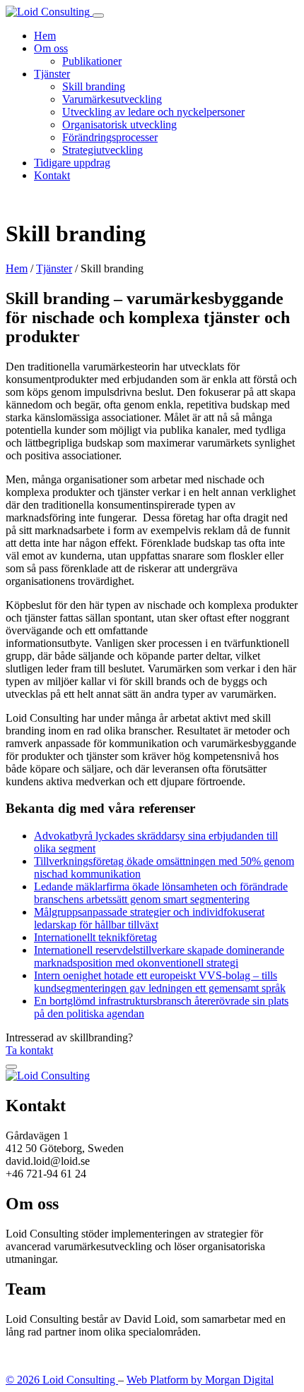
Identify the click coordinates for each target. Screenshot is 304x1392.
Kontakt (52, 175)
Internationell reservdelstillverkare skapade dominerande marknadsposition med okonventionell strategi (159, 956)
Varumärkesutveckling (112, 99)
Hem (45, 36)
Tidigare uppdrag (72, 163)
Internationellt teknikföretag (95, 937)
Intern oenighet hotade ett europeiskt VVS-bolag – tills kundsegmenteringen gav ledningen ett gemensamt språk (160, 981)
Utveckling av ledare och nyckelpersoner (153, 112)
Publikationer (92, 61)
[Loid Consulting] (49, 12)
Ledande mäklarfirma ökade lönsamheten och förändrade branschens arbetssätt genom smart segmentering (161, 892)
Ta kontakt (29, 1050)
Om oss (51, 48)
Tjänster (52, 74)
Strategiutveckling (102, 150)
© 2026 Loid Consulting (62, 1380)
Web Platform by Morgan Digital (200, 1380)
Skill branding (93, 86)
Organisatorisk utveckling (119, 125)
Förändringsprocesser (110, 137)
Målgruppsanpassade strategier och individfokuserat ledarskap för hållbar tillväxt (149, 918)
